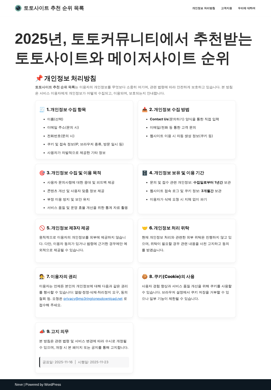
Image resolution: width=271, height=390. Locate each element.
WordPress (52, 384)
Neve (19, 384)
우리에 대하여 (246, 8)
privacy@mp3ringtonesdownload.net (93, 298)
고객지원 (226, 8)
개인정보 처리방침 (203, 8)
